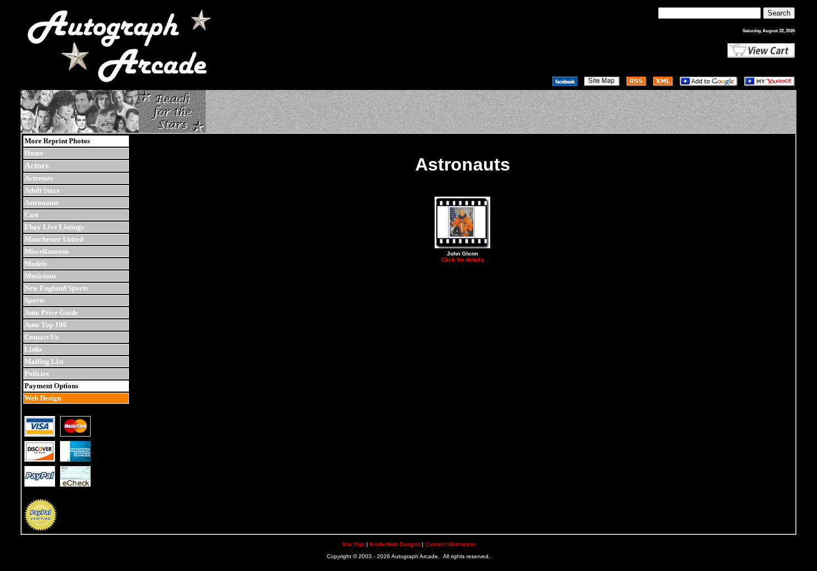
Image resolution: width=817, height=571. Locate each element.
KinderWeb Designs (395, 544)
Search (779, 13)
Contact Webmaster (450, 544)
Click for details (462, 260)
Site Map (353, 544)
